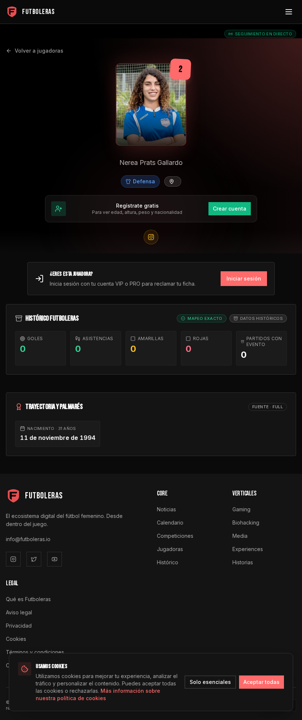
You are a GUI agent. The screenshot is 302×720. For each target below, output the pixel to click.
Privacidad (19, 625)
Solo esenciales (210, 682)
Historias (242, 562)
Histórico (167, 562)
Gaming (241, 509)
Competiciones (175, 536)
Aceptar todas (261, 682)
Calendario (170, 522)
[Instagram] (13, 559)
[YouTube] (54, 559)
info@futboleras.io (28, 539)
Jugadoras (170, 549)
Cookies (16, 639)
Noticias (166, 509)
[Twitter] (34, 559)
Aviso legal (19, 612)
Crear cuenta (229, 208)
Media (239, 536)
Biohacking (245, 522)
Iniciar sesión (243, 278)
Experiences (247, 549)
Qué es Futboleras (28, 599)
